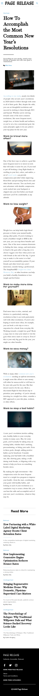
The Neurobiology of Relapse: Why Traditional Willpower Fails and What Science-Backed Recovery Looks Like (17, 620)
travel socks (12, 175)
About (5, 673)
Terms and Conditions (10, 676)
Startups (6, 13)
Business (6, 520)
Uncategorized (8, 580)
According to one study (12, 96)
